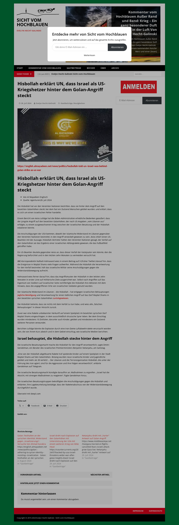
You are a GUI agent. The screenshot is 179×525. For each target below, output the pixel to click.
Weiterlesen (89, 55)
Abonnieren (117, 47)
